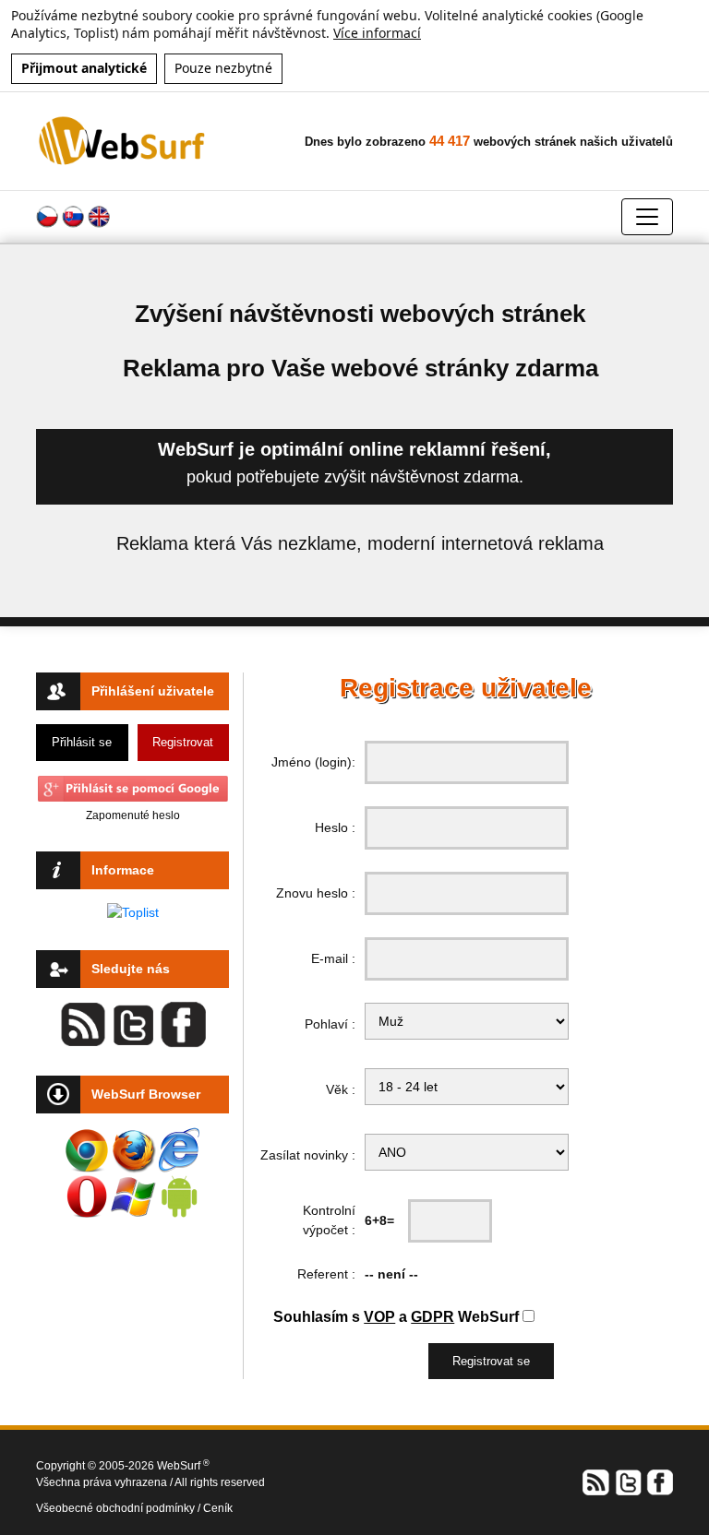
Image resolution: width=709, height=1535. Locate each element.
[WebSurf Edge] (179, 1150)
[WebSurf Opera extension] (87, 1196)
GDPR (432, 1317)
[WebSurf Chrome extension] (87, 1150)
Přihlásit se (82, 742)
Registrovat (182, 742)
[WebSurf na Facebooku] (659, 1481)
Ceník (218, 1508)
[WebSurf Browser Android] (179, 1196)
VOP (379, 1317)
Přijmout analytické (84, 68)
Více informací (377, 33)
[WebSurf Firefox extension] (133, 1150)
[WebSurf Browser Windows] (133, 1196)
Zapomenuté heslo (133, 815)
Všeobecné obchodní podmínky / (119, 1508)
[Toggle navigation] (647, 216)
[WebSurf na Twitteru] (628, 1481)
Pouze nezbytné (223, 68)
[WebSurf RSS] (596, 1481)
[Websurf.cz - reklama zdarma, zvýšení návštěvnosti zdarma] (123, 140)
